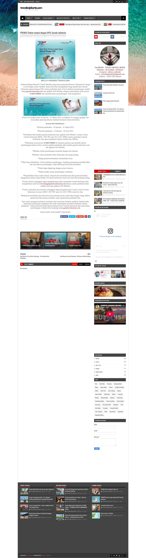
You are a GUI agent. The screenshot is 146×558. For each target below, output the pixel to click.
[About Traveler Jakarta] (110, 65)
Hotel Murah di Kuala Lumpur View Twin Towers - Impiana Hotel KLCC (64, 24)
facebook (87, 264)
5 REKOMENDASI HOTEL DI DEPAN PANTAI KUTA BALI (114, 176)
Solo (122, 404)
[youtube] (122, 1)
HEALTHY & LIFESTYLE (63, 18)
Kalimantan (107, 394)
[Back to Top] (125, 555)
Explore (97, 358)
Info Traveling (111, 391)
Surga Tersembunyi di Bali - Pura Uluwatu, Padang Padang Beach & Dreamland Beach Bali (113, 111)
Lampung (120, 394)
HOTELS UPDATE (47, 18)
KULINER (37, 18)
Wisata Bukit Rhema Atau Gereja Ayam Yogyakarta (41, 489)
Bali (91, 24)
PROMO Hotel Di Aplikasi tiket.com (31, 245)
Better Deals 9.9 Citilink (107, 513)
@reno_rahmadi (114, 72)
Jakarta (119, 391)
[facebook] (114, 1)
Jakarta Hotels (98, 394)
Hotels (43, 24)
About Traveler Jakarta (29, 1)
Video (97, 375)
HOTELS (119, 70)
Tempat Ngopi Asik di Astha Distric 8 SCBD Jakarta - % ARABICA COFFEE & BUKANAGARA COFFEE (76, 507)
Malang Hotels (104, 398)
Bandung (109, 384)
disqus (81, 264)
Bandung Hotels (117, 384)
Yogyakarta (120, 411)
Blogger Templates (46, 555)
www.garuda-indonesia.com (32, 91)
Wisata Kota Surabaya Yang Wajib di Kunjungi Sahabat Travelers (40, 514)
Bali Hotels (102, 384)
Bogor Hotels (104, 387)
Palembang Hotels (99, 401)
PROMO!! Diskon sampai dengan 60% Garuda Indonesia (55, 244)
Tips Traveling (98, 411)
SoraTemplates (29, 555)
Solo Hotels (98, 408)
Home (21, 1)
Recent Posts (102, 171)
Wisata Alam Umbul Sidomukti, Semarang (113, 85)
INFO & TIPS (76, 18)
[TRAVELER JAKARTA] (55, 78)
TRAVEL (29, 18)
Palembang (119, 398)
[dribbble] (125, 1)
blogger (74, 264)
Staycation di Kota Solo (109, 93)
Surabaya (105, 408)
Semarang (97, 404)
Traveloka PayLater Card (74, 245)
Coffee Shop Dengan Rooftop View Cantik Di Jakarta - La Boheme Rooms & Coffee (76, 516)
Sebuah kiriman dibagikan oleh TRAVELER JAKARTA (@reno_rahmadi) (118, 257)
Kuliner (97, 368)
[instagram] (117, 1)
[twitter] (119, 1)
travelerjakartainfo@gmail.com (113, 74)
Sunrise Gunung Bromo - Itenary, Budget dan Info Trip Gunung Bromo (41, 506)
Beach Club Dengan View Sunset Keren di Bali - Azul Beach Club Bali (76, 490)
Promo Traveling (51, 37)
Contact (37, 1)
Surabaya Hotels (114, 408)
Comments (118, 171)
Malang (97, 398)
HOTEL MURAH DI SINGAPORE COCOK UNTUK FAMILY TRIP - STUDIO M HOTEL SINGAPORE (114, 200)
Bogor (96, 387)
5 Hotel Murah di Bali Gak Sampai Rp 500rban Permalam (108, 24)
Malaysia (112, 398)
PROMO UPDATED (89, 18)
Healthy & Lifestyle (74, 242)
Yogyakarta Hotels (99, 415)
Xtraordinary (113, 411)
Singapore (115, 404)
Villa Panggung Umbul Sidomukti (111, 101)
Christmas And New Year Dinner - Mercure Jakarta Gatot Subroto (75, 498)
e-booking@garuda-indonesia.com (53, 184)
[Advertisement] (90, 9)
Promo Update (61, 37)
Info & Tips (98, 365)
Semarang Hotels (107, 404)
